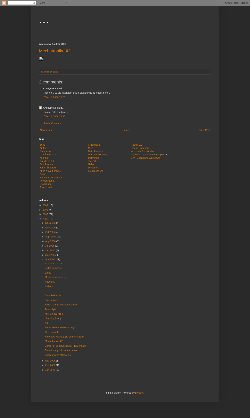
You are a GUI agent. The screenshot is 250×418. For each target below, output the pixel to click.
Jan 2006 (50, 370)
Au (46, 323)
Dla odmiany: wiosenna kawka (61, 350)
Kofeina (44, 158)
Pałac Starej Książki (153, 154)
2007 (46, 214)
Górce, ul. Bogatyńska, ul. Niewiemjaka (65, 346)
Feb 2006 (50, 365)
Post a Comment (53, 123)
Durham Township (97, 154)
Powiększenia (47, 180)
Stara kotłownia (53, 295)
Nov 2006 (50, 227)
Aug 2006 (50, 241)
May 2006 (50, 255)
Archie (43, 148)
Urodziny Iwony (53, 318)
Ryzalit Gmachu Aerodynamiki (61, 304)
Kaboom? (50, 281)
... (44, 18)
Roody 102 (137, 144)
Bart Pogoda (46, 164)
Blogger (139, 392)
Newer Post (46, 130)
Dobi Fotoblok (47, 161)
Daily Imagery (95, 151)
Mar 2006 (50, 360)
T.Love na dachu (53, 263)
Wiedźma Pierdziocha (142, 151)
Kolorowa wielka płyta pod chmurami (64, 336)
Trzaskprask (46, 187)
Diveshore (93, 167)
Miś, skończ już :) (54, 313)
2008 (46, 210)
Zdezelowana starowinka (58, 355)
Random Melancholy (51, 177)
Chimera (135, 154)
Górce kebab (52, 332)
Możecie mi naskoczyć (57, 277)
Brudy (48, 272)
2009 (46, 205)
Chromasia (94, 144)
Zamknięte (50, 309)
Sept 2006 (51, 236)
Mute (90, 148)
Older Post (204, 130)
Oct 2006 (50, 232)
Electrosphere (95, 171)
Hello (91, 164)
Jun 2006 (50, 250)
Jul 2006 (50, 245)
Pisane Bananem (140, 148)
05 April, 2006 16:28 (54, 97)
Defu (42, 174)
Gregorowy (45, 151)
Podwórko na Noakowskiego (60, 327)
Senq (42, 144)
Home (125, 130)
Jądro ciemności (53, 268)
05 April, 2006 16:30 (54, 116)
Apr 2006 (50, 259)
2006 (46, 219)
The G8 (92, 161)
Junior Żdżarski (48, 167)
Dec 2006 (50, 223)
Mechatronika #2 (54, 50)
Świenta (49, 286)
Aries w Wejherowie (50, 171)
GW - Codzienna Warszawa (145, 158)
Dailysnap (93, 158)
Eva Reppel (46, 184)
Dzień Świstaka (48, 154)
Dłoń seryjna (51, 300)
